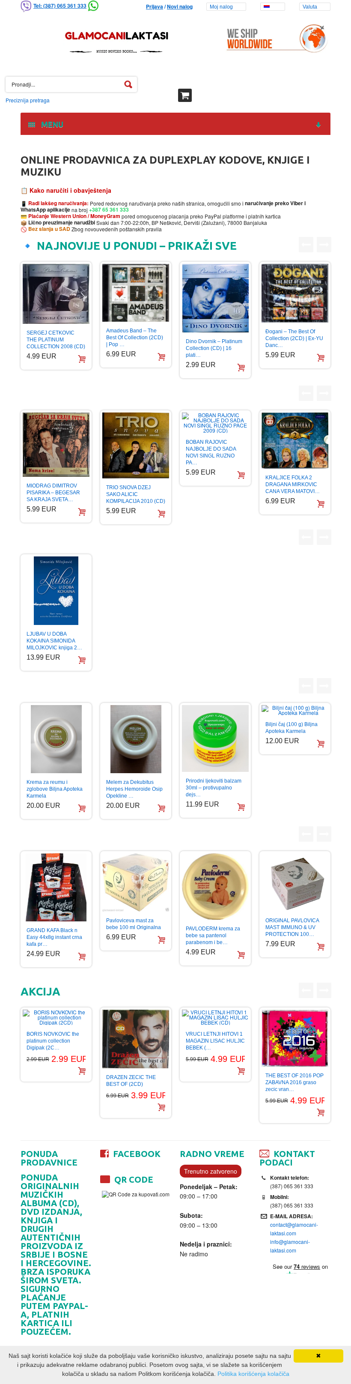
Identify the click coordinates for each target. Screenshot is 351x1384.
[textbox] (71, 84)
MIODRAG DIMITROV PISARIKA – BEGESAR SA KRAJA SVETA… (53, 492)
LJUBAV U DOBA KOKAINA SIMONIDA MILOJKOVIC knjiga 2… (54, 641)
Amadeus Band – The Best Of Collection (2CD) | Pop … (134, 337)
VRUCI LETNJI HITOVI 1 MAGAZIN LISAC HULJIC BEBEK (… (215, 1041)
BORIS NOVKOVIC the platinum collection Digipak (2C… (53, 1041)
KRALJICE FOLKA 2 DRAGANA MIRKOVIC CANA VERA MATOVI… (292, 484)
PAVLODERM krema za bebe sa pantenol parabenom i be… (213, 935)
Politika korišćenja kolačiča (253, 1373)
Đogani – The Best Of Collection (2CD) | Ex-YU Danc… (294, 338)
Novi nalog (180, 6)
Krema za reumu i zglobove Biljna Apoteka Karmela (55, 789)
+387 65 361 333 (108, 209)
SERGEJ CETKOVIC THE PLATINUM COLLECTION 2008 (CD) (56, 340)
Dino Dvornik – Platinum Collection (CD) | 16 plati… (214, 348)
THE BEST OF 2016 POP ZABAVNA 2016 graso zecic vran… (294, 1082)
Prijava (154, 6)
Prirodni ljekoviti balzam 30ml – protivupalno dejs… (213, 788)
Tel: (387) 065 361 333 (59, 5)
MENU (50, 124)
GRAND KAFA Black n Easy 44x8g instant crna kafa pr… (54, 937)
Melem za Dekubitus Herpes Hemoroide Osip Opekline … (134, 789)
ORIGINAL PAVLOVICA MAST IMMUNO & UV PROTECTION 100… (292, 927)
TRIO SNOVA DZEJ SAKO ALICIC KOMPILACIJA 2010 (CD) (135, 494)
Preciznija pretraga (28, 100)
